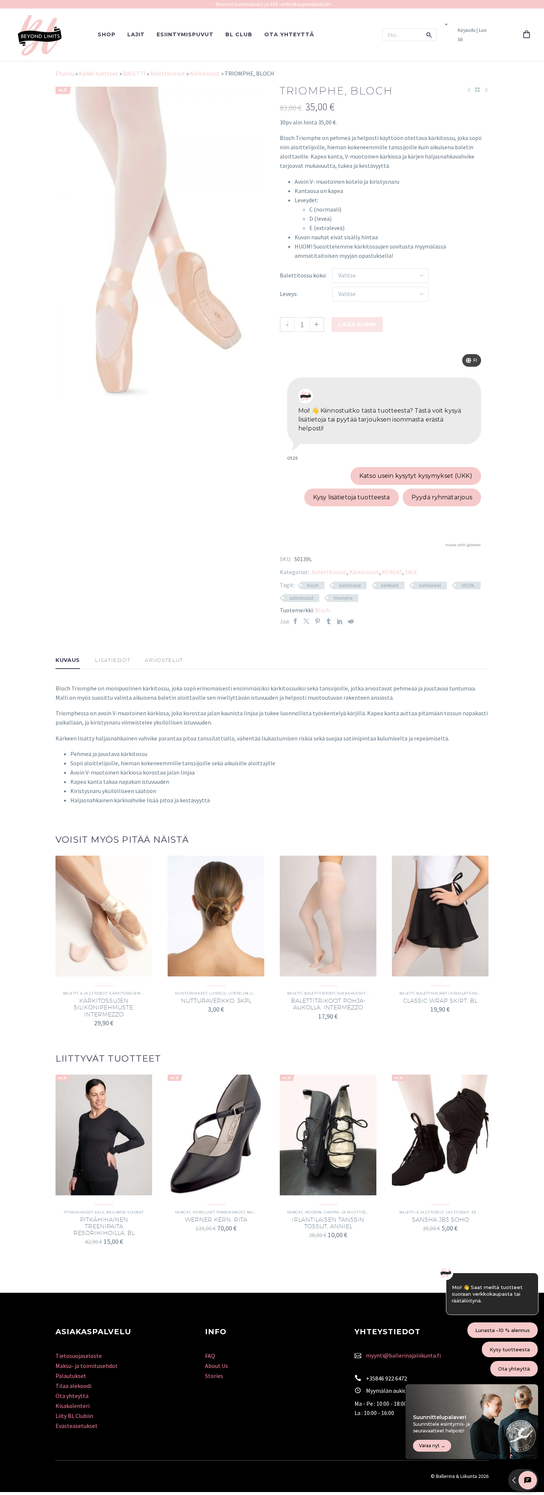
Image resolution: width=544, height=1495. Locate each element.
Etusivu (65, 73)
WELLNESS (116, 1212)
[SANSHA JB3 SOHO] (440, 1135)
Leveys (288, 293)
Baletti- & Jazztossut (85, 993)
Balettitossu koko (303, 275)
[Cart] (526, 34)
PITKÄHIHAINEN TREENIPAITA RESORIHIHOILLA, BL (104, 1226)
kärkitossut (350, 585)
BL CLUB (238, 34)
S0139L (468, 585)
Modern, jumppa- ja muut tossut (339, 1212)
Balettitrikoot (319, 993)
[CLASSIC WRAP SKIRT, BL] (440, 916)
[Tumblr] (328, 621)
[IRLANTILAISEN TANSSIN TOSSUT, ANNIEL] (328, 1135)
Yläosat (135, 1212)
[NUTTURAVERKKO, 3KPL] (216, 916)
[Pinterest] (317, 621)
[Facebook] (295, 621)
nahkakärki (430, 585)
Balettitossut (167, 73)
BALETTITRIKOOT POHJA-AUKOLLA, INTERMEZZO (328, 1004)
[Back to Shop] (477, 90)
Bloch (322, 610)
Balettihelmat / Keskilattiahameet (453, 993)
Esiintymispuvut (185, 34)
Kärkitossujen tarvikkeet (136, 993)
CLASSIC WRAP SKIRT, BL (440, 1000)
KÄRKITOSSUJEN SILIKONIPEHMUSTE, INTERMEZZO (104, 1007)
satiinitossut (301, 598)
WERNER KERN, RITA (216, 1219)
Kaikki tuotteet (98, 73)
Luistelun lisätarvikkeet (254, 993)
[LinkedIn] (339, 621)
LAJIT (136, 34)
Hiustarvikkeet (191, 993)
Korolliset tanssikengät (219, 1212)
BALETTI (134, 73)
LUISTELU (217, 993)
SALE (411, 572)
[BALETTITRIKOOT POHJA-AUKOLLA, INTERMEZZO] (328, 916)
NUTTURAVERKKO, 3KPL (216, 1000)
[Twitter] (306, 621)
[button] (429, 35)
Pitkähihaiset (78, 1212)
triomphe (343, 598)
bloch (313, 585)
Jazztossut (458, 1212)
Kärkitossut (205, 73)
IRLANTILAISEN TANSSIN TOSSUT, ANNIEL (328, 1223)
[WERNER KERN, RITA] (216, 1135)
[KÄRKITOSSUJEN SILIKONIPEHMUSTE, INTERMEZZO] (104, 916)
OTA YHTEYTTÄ (289, 34)
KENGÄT (392, 572)
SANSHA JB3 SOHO (440, 1219)
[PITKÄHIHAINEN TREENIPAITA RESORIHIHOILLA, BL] (104, 1135)
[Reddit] (350, 621)
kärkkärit (390, 585)
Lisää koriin (357, 324)
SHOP (106, 34)
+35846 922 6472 (386, 1378)
